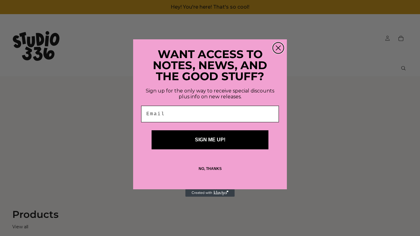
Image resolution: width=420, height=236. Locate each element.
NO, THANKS (210, 169)
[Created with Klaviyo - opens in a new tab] (210, 193)
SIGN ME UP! (210, 139)
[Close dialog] (278, 47)
